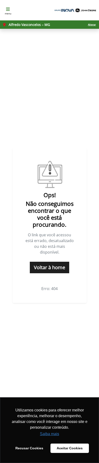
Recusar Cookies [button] (29, 448)
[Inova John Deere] (74, 10)
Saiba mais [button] (49, 434)
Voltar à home (49, 267)
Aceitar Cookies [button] (70, 448)
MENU (8, 13)
